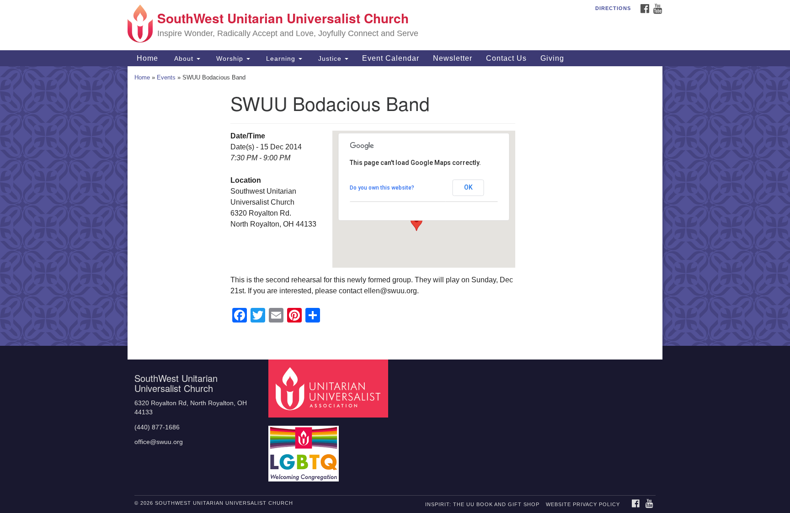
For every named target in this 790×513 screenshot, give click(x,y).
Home (146, 58)
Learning (281, 58)
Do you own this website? (382, 188)
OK (468, 187)
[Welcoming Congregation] (305, 449)
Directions (613, 8)
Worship (230, 58)
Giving (552, 58)
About (184, 58)
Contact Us (506, 58)
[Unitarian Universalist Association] (329, 388)
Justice (330, 58)
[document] (395, 206)
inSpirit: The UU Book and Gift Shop (482, 504)
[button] (416, 222)
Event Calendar (390, 58)
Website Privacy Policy (583, 504)
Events (166, 77)
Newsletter (452, 58)
